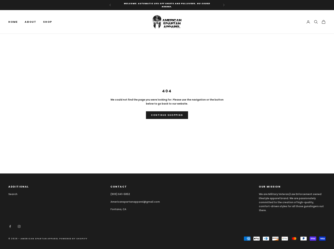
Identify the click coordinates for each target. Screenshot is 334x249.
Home (13, 22)
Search (12, 194)
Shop (47, 22)
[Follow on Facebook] (10, 226)
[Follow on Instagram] (19, 226)
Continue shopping (167, 115)
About (30, 22)
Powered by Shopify (73, 238)
